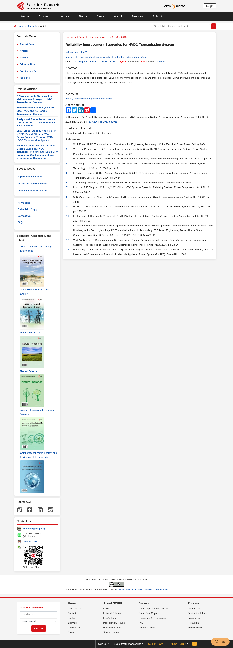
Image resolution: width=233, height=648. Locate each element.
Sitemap (72, 622)
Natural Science (28, 371)
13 (67, 249)
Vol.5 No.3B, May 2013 (114, 37)
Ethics (106, 608)
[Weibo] (50, 509)
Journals (64, 16)
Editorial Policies (112, 613)
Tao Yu (84, 52)
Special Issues (111, 632)
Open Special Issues (30, 176)
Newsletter (24, 202)
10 (67, 216)
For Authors (109, 618)
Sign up (102, 643)
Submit (157, 16)
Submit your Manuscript (127, 643)
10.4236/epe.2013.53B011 (85, 61)
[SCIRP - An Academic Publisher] (38, 5)
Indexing (25, 77)
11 (67, 225)
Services (137, 16)
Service (144, 603)
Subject (72, 613)
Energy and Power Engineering (82, 37)
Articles (44, 16)
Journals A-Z (75, 608)
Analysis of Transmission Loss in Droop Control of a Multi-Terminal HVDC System (36, 122)
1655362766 (30, 541)
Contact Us (24, 215)
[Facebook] (29, 509)
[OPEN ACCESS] (174, 5)
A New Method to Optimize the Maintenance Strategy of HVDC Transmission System (35, 99)
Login (210, 6)
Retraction (193, 622)
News (101, 16)
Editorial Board (28, 64)
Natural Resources (30, 332)
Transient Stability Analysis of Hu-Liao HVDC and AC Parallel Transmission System (36, 110)
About (118, 16)
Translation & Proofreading (153, 618)
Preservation (194, 618)
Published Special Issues (33, 183)
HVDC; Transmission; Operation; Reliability (88, 98)
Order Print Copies (149, 613)
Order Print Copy (27, 209)
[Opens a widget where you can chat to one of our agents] (220, 642)
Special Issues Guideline (32, 190)
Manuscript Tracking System (154, 608)
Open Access (195, 608)
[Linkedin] (40, 509)
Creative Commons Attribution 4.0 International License (142, 589)
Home (25, 16)
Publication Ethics (197, 613)
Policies (193, 603)
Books (83, 16)
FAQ (20, 222)
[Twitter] (19, 509)
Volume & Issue (147, 627)
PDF (104, 61)
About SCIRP (112, 603)
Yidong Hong (72, 52)
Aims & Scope (28, 44)
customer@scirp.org (34, 528)
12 (67, 240)
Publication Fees (29, 71)
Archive (24, 57)
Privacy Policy (195, 627)
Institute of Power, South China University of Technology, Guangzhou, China (106, 56)
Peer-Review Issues (114, 622)
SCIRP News (155, 643)
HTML (113, 61)
